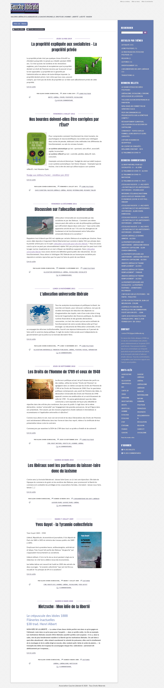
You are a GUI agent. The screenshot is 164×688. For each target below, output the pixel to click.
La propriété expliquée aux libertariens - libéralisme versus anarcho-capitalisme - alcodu (135, 256)
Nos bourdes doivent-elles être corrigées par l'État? (64, 122)
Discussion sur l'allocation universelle (64, 209)
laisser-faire (57, 502)
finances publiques (60, 349)
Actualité (125, 45)
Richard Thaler (90, 190)
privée (62, 97)
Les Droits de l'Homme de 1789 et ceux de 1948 (64, 372)
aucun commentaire (65, 100)
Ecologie (125, 415)
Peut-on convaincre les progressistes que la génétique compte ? (134, 115)
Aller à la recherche (147, 1)
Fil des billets (19, 29)
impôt (50, 97)
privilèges (141, 408)
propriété (69, 97)
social (85, 349)
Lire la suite (31, 87)
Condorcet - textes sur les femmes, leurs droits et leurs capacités (133, 133)
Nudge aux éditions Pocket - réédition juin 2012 (48, 175)
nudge (69, 190)
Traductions (126, 75)
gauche (124, 433)
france (124, 429)
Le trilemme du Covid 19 (130, 153)
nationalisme (142, 395)
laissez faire (68, 502)
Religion (124, 58)
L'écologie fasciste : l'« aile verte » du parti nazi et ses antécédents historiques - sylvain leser (135, 187)
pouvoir (78, 349)
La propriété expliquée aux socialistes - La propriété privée (64, 47)
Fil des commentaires (36, 29)
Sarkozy (140, 429)
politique (141, 405)
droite (124, 405)
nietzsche (73, 663)
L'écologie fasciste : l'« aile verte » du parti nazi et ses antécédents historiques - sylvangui (135, 229)
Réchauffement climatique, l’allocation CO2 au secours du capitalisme (134, 124)
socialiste (83, 272)
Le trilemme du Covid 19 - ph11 (133, 181)
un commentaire (65, 505)
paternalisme (78, 190)
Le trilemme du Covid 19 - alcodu (134, 171)
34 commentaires (65, 446)
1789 (48, 443)
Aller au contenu (125, 1)
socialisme (78, 97)
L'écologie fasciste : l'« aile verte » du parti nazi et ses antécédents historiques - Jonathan (135, 220)
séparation (92, 349)
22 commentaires (65, 353)
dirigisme (125, 398)
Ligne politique (85, 93)
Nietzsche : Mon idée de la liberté (64, 606)
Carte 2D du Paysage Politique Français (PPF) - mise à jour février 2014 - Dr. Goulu (133, 318)
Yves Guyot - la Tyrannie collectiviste (64, 524)
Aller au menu (136, 1)
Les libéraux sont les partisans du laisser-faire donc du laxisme (64, 468)
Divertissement (127, 65)
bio (122, 387)
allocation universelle (53, 272)
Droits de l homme (70, 443)
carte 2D (125, 391)
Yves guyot (83, 584)
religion (140, 425)
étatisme (125, 425)
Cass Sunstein (40, 190)
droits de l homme (54, 584)
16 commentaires (65, 275)
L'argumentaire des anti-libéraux (86, 498)
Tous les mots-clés (127, 437)
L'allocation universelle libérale (64, 294)
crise (123, 394)
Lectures (86, 581)
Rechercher (127, 28)
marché (140, 391)
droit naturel (56, 443)
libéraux (140, 388)
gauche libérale (53, 190)
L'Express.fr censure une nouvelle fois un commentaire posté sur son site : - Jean (134, 309)
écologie (125, 418)
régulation (142, 422)
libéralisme (64, 663)
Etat (123, 422)
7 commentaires (65, 587)
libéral (56, 97)
